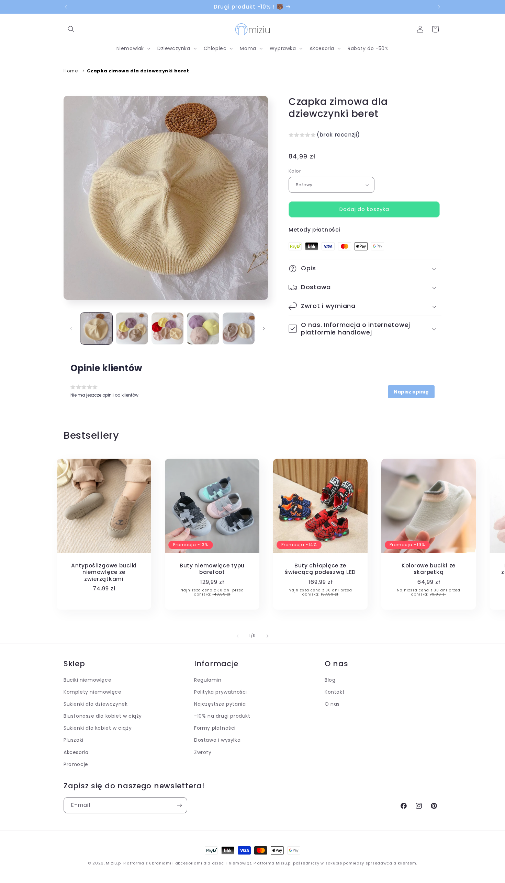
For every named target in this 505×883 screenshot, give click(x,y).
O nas (332, 704)
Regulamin (207, 679)
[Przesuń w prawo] (263, 328)
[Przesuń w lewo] (71, 328)
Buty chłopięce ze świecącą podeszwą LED (320, 569)
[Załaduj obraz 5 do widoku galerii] (239, 328)
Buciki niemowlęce (87, 679)
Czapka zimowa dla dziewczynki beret (138, 71)
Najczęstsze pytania (220, 704)
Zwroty (203, 752)
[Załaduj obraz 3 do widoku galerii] (167, 328)
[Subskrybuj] (179, 805)
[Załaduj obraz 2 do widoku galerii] (132, 328)
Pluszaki (73, 740)
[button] (71, 29)
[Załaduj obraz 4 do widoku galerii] (203, 328)
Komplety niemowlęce (92, 691)
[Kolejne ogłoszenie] (439, 6)
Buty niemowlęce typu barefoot (212, 569)
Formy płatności (215, 728)
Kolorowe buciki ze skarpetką (429, 569)
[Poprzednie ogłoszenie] (66, 6)
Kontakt (335, 691)
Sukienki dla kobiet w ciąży (98, 728)
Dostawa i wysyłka (217, 740)
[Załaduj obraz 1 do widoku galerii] (96, 328)
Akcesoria (76, 752)
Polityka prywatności (220, 691)
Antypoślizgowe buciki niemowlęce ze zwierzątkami (104, 572)
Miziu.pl (114, 863)
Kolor (295, 171)
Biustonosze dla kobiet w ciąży (103, 716)
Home (71, 71)
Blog (330, 679)
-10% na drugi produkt (222, 716)
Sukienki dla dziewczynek (95, 704)
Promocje (76, 764)
